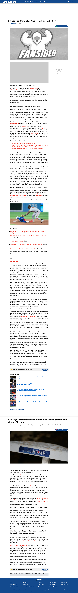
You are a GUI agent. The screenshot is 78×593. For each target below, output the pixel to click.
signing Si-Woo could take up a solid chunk (28, 541)
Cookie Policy (64, 584)
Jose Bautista (25, 126)
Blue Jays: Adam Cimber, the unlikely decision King (23, 143)
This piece (12, 99)
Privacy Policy (41, 584)
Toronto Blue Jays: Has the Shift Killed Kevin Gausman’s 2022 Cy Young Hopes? (30, 145)
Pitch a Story (25, 584)
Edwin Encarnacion (14, 123)
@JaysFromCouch (15, 89)
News (18, 1)
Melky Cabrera (34, 133)
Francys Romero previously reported (18, 545)
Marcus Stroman (14, 195)
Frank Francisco (14, 261)
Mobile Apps (64, 582)
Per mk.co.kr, (28, 485)
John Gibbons (13, 93)
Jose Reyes (17, 130)
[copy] (17, 26)
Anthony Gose (39, 195)
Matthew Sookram (14, 427)
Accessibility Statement (28, 586)
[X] (70, 1)
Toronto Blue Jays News (19, 409)
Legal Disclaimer (14, 586)
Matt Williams (24, 316)
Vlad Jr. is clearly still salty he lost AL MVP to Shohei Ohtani (23, 248)
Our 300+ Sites (52, 582)
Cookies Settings (53, 586)
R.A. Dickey (42, 128)
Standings (32, 1)
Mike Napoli (13, 256)
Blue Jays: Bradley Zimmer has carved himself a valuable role (26, 150)
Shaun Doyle (13, 23)
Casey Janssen (13, 166)
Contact (40, 582)
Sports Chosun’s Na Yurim (22, 475)
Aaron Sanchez (22, 195)
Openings (25, 582)
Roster (37, 1)
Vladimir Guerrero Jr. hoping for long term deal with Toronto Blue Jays (26, 244)
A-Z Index (40, 586)
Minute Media (9, 589)
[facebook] (68, 1)
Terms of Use (52, 584)
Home (11, 409)
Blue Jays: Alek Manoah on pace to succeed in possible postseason (27, 148)
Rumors (22, 1)
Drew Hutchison (41, 193)
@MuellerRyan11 (34, 88)
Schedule (27, 1)
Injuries (41, 1)
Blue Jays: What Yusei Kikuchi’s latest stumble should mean (25, 146)
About (11, 582)
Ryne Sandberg (33, 316)
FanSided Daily (13, 584)
